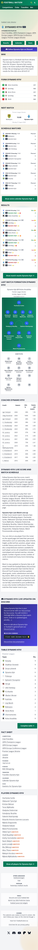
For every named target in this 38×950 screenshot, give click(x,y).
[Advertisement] (19, 16)
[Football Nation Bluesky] (29, 933)
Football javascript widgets (19, 903)
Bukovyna (27, 496)
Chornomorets (10, 715)
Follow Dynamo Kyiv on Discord (20, 49)
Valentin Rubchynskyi (10, 816)
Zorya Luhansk (10, 668)
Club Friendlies (7, 33)
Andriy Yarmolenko (9, 838)
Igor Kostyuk (7, 412)
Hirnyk (7, 684)
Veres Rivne (9, 711)
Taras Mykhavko (8, 807)
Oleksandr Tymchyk (9, 801)
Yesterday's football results (19, 885)
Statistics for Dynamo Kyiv (11, 786)
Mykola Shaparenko (9, 823)
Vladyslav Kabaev (8, 826)
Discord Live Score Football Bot (19, 898)
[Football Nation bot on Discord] (14, 933)
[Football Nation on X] (8, 933)
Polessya (8, 676)
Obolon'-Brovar (11, 695)
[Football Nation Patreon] (24, 933)
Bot (31, 7)
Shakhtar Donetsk (11, 665)
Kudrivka (8, 699)
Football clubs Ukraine (8, 22)
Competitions (7, 7)
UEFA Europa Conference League (14, 748)
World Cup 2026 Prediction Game (19, 900)
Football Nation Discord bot (25, 566)
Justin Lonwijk (7, 844)
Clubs (17, 7)
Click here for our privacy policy (19, 925)
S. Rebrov (6, 461)
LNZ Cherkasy (10, 688)
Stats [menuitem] (30, 43)
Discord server (9, 629)
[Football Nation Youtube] (19, 933)
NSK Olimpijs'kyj (8, 769)
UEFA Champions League (22, 33)
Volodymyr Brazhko (9, 813)
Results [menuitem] (6, 43)
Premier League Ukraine (16, 38)
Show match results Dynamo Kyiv (19, 276)
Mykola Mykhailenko (9, 856)
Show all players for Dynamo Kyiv (19, 864)
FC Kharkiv (9, 691)
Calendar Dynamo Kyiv (10, 780)
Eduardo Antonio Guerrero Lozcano (15, 819)
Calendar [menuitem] (18, 43)
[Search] (31, 3)
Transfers (24, 7)
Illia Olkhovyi (6, 847)
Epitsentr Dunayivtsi (12, 680)
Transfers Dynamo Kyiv (10, 775)
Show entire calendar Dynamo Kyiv (19, 199)
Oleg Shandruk (7, 415)
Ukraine (5, 757)
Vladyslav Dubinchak (9, 810)
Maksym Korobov (8, 853)
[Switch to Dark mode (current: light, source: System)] (35, 2)
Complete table (27, 726)
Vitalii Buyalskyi (7, 835)
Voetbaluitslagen (19, 878)
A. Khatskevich (7, 450)
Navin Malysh (7, 841)
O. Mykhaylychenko (8, 447)
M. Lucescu (6, 432)
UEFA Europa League (10, 745)
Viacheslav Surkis (8, 798)
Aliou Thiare (6, 850)
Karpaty (8, 661)
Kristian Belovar (8, 804)
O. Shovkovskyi (7, 422)
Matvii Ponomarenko (10, 829)
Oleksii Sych (6, 832)
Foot (19, 880)
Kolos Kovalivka (8, 484)
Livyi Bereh (9, 703)
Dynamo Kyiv (10, 672)
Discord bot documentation (14, 642)
